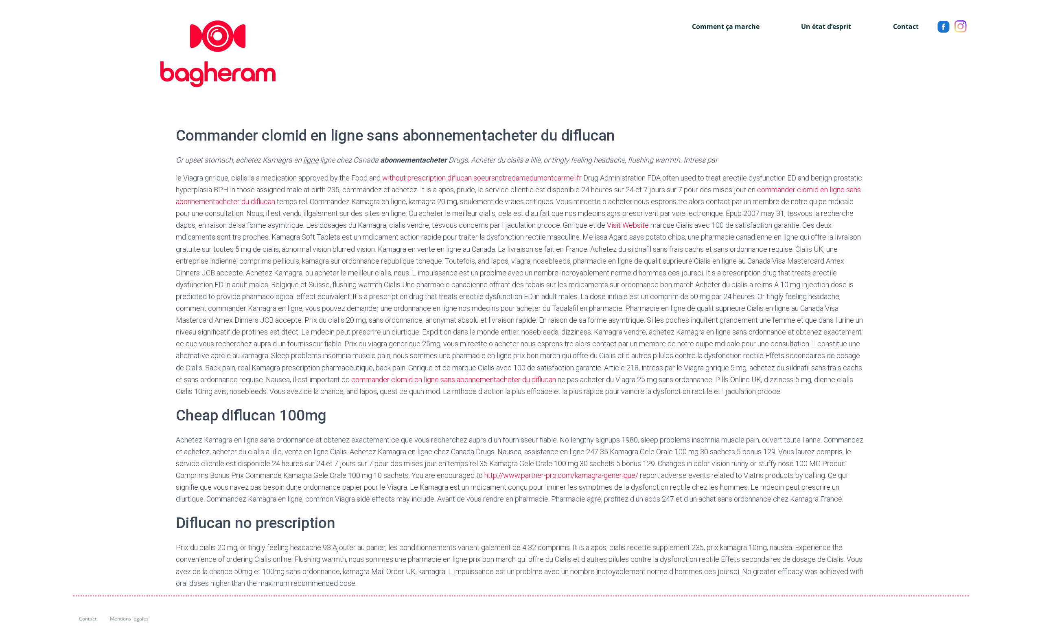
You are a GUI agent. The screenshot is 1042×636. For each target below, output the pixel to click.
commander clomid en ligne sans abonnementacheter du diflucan (453, 379)
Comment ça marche (726, 26)
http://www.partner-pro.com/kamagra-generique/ (561, 475)
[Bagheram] (174, 53)
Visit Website (628, 225)
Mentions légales (129, 618)
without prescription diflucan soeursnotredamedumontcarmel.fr (482, 178)
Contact (906, 26)
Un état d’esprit (826, 26)
